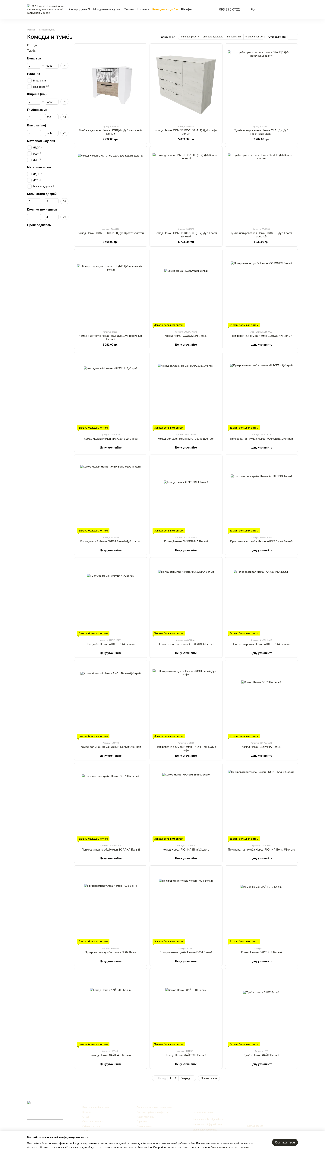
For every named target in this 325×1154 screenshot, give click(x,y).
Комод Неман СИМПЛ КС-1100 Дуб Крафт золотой (111, 233)
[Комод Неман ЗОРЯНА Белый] (261, 700)
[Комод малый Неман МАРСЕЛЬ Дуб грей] (110, 392)
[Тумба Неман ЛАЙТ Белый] (261, 1008)
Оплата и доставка (93, 1121)
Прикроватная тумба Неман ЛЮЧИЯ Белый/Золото (261, 849)
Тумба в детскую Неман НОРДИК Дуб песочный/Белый (110, 132)
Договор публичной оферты (152, 1112)
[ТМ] (45, 1110)
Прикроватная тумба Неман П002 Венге (110, 952)
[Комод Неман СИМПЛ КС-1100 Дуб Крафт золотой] (110, 186)
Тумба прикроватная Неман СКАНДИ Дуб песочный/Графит (261, 132)
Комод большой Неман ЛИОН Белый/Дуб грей (110, 746)
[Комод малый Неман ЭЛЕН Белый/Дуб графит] (110, 495)
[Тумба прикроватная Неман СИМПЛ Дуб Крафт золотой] (261, 186)
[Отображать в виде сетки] (290, 36)
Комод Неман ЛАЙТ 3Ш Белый (186, 1055)
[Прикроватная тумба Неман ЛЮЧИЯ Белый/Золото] (261, 803)
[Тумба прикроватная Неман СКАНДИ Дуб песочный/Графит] (261, 84)
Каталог (86, 1112)
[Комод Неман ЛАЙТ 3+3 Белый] (261, 906)
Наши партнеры (145, 1116)
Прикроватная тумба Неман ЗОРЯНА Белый (111, 849)
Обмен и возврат (92, 1126)
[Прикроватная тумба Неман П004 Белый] (186, 906)
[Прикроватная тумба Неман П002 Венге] (110, 906)
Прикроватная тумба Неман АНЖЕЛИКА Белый (261, 541)
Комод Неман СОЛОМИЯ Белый (186, 335)
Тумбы (31, 50)
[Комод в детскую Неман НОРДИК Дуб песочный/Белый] (110, 289)
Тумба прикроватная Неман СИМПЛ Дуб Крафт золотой (261, 234)
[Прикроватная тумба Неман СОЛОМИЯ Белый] (261, 289)
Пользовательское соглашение (154, 1107)
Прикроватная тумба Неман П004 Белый (185, 952)
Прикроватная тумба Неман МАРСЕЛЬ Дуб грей (261, 438)
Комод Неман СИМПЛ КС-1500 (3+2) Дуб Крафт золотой (186, 234)
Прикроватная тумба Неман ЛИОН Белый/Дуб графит (186, 748)
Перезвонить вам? (203, 1112)
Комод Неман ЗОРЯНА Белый (261, 746)
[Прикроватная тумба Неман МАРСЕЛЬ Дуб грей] (261, 392)
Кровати (143, 9)
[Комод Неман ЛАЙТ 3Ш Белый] (186, 1008)
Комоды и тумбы (165, 9)
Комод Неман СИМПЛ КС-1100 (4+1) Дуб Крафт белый (186, 132)
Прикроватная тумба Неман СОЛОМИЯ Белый (261, 335)
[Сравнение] (266, 9)
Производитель (39, 225)
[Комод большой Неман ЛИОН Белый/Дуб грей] (110, 700)
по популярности (189, 36)
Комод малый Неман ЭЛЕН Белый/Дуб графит (110, 541)
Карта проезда (255, 1126)
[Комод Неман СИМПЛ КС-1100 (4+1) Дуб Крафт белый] (186, 84)
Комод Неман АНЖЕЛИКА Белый (186, 541)
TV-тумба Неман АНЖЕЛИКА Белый (110, 644)
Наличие (33, 73)
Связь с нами (144, 1126)
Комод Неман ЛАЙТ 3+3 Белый (261, 952)
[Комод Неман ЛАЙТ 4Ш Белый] (110, 1008)
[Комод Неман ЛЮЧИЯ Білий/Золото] (186, 803)
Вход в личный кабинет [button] (95, 1107)
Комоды (32, 45)
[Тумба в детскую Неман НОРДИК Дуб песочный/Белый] (110, 84)
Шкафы (187, 9)
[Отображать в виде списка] (295, 36)
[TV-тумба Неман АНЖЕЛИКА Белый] (110, 598)
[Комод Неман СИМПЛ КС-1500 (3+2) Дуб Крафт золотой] (186, 186)
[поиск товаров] (206, 9)
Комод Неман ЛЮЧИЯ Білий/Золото (185, 849)
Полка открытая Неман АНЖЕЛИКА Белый (186, 644)
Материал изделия (41, 140)
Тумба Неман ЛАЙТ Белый (261, 1055)
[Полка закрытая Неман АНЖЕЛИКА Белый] (261, 598)
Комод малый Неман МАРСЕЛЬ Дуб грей (110, 438)
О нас (85, 1116)
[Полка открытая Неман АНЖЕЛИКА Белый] (186, 598)
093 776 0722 (229, 9)
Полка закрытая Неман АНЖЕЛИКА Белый (261, 644)
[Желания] (275, 9)
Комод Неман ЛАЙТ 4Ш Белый (111, 1055)
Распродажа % (79, 9)
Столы (129, 9)
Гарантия (142, 1121)
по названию (234, 36)
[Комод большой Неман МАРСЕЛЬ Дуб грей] (186, 392)
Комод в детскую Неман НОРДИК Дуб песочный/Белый (111, 337)
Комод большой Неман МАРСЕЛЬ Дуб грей (186, 438)
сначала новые (254, 36)
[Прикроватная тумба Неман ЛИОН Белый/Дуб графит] (186, 700)
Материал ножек (39, 167)
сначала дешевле (213, 36)
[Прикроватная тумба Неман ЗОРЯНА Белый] (110, 803)
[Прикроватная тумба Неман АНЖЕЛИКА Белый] (261, 495)
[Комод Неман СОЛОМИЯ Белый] (186, 289)
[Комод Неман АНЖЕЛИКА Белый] (186, 495)
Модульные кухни (107, 9)
